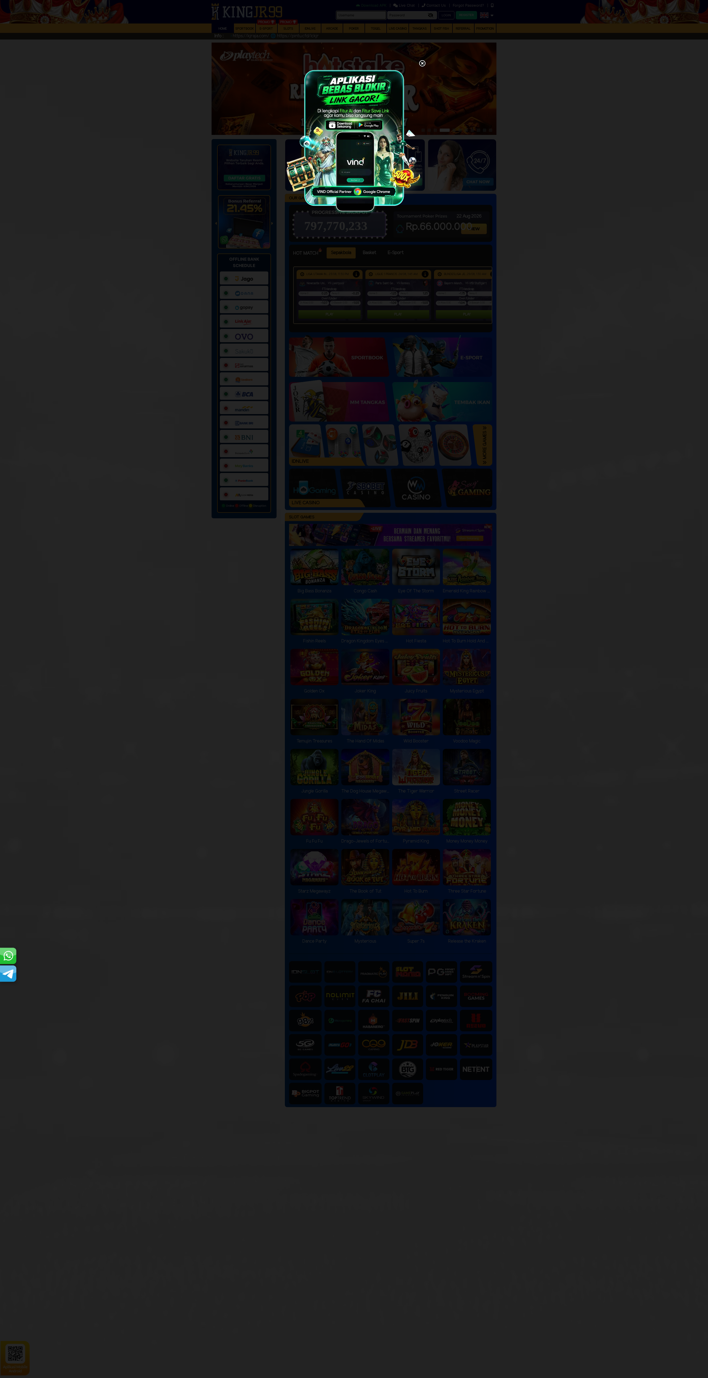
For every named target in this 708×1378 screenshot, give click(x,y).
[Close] (422, 64)
